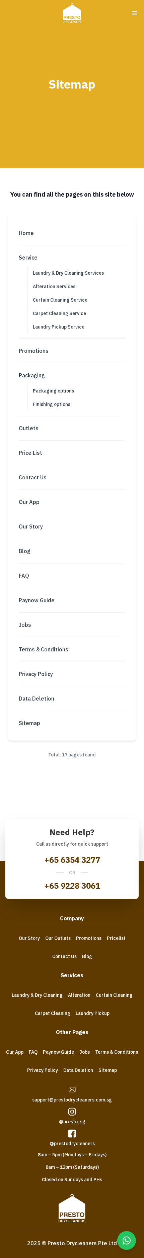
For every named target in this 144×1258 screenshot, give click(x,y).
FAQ (33, 1052)
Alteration (79, 995)
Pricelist (116, 938)
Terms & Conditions (116, 1052)
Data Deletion (78, 1070)
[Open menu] (135, 13)
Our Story (29, 938)
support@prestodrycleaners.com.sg (72, 1100)
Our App (14, 1052)
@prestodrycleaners (72, 1144)
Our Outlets (58, 938)
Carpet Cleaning (52, 1013)
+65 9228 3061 (72, 886)
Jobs (84, 1052)
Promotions (88, 938)
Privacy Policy (42, 1070)
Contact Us (64, 956)
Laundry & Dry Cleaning (37, 995)
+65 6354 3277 (72, 860)
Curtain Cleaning (114, 995)
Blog (87, 956)
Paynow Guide (58, 1052)
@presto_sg (72, 1122)
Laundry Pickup (93, 1013)
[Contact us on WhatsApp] (126, 1240)
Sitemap (107, 1070)
